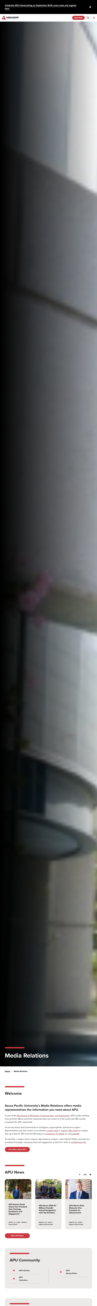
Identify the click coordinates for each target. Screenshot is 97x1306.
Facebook (60, 1133)
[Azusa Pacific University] (10, 18)
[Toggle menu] (94, 18)
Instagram (50, 1133)
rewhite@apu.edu (78, 1142)
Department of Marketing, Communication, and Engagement (43, 1115)
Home (7, 1071)
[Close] (90, 7)
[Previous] (80, 1174)
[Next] (90, 1174)
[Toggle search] (88, 18)
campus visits (52, 1130)
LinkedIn (75, 1133)
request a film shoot (69, 1130)
